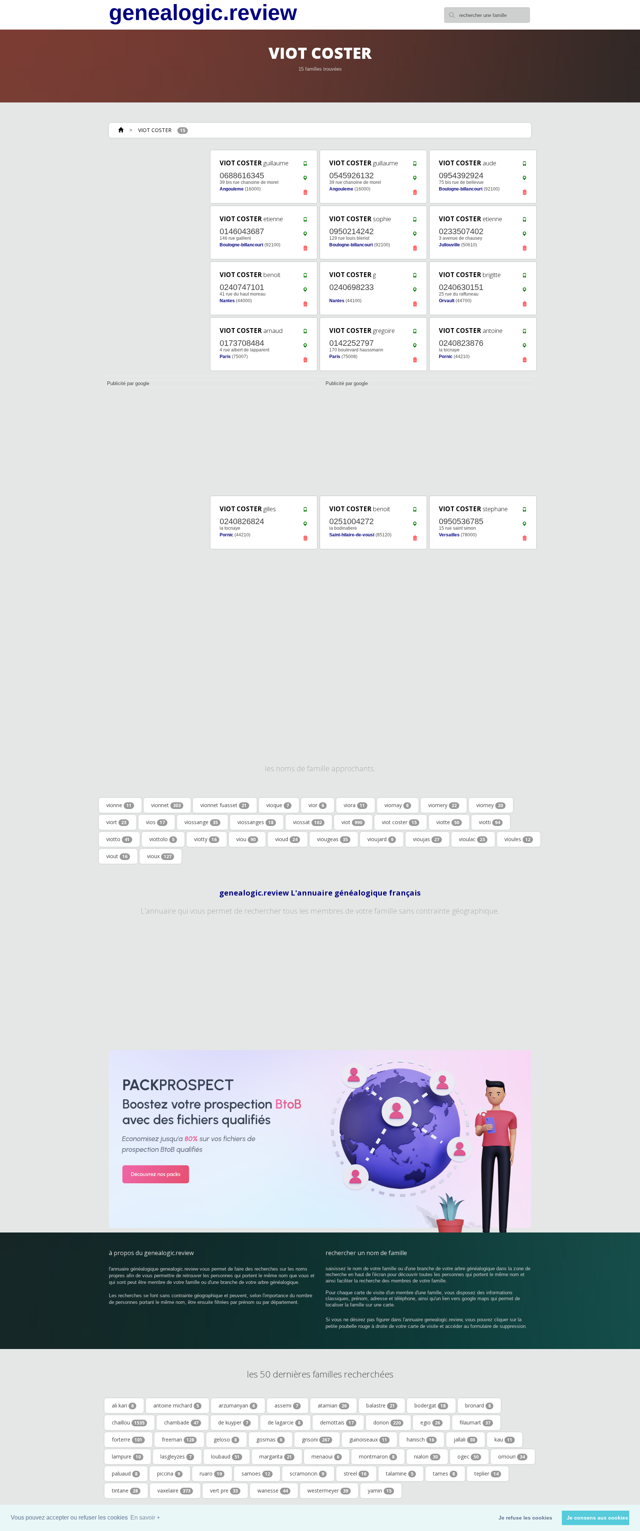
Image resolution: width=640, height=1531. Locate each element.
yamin (379, 1490)
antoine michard (176, 1405)
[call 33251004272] (415, 511)
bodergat (430, 1405)
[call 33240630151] (524, 277)
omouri (511, 1456)
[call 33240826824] (305, 511)
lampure (126, 1456)
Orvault (446, 300)
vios (155, 822)
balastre (380, 1405)
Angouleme (232, 189)
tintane (125, 1490)
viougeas (332, 839)
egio (430, 1422)
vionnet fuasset (223, 805)
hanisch (420, 1439)
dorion (387, 1422)
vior (316, 805)
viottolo (161, 839)
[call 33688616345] (305, 165)
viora (354, 805)
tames (444, 1473)
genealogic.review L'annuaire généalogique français (320, 893)
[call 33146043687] (305, 221)
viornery (442, 805)
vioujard (380, 839)
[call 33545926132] (415, 165)
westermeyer (327, 1490)
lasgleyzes (175, 1456)
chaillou (128, 1422)
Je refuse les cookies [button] (525, 1518)
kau (503, 1439)
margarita (275, 1456)
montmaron (376, 1456)
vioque (277, 805)
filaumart (475, 1422)
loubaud (225, 1456)
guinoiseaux (368, 1439)
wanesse (272, 1490)
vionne (118, 805)
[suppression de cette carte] (305, 194)
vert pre (224, 1490)
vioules (517, 839)
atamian (332, 1405)
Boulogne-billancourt (461, 189)
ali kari (123, 1405)
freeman (178, 1439)
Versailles (449, 534)
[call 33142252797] (415, 333)
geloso (225, 1439)
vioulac (472, 839)
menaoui (325, 1456)
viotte (447, 822)
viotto (118, 839)
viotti (489, 822)
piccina (168, 1473)
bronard (478, 1405)
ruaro (211, 1473)
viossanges (255, 822)
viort (116, 822)
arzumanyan (237, 1405)
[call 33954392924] (524, 165)
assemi (286, 1405)
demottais (337, 1422)
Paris (225, 356)
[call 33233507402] (524, 221)
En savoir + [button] (145, 1517)
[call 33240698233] (415, 277)
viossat (307, 822)
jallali (464, 1439)
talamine (399, 1473)
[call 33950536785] (524, 511)
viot (351, 822)
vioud (286, 839)
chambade (181, 1422)
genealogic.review (203, 12)
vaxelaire (173, 1490)
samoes (255, 1473)
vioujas (426, 839)
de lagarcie (284, 1422)
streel (355, 1473)
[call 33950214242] (415, 221)
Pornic (446, 356)
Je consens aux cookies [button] (597, 1518)
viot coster (399, 822)
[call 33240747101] (305, 277)
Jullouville (449, 244)
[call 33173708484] (305, 333)
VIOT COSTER (154, 130)
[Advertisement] (153, 260)
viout (116, 856)
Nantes (227, 300)
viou (246, 839)
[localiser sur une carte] (305, 179)
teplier (486, 1473)
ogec (468, 1456)
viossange (201, 822)
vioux (159, 856)
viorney (489, 805)
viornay (396, 805)
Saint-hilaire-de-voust (351, 534)
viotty (205, 839)
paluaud (124, 1473)
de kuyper (233, 1422)
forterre (127, 1439)
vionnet (166, 805)
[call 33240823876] (524, 333)
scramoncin (307, 1473)
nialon (426, 1456)
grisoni (316, 1439)
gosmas (269, 1439)
